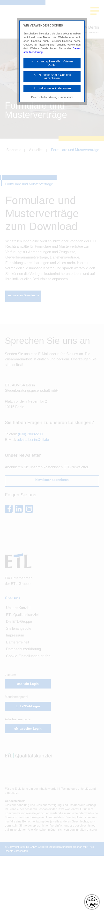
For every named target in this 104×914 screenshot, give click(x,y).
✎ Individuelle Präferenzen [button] (52, 88)
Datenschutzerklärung (44, 97)
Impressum (66, 97)
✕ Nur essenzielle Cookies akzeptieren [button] (52, 76)
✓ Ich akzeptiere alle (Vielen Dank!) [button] (52, 63)
